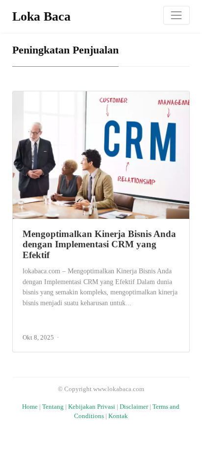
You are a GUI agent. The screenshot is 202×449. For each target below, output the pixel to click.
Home (30, 406)
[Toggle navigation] (176, 15)
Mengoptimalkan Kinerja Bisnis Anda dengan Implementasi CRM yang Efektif (99, 244)
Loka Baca (41, 16)
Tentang (53, 406)
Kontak (118, 416)
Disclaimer (134, 406)
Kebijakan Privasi (91, 406)
